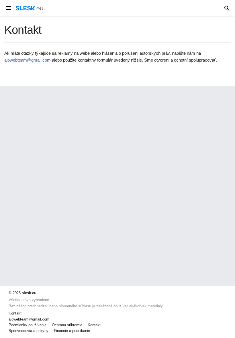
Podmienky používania (27, 325)
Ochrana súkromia (67, 325)
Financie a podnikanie (72, 331)
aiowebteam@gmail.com (27, 60)
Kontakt (94, 325)
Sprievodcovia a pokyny (28, 331)
